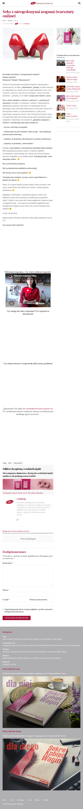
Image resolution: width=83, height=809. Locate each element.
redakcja (26, 24)
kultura (5, 658)
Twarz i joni (71, 106)
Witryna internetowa (38, 600)
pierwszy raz (18, 645)
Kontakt (46, 800)
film (20, 658)
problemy (76, 645)
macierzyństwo (65, 645)
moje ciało (28, 645)
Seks (5, 637)
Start (4, 20)
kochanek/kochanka (42, 645)
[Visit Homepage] (41, 3)
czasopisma (51, 652)
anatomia (35, 652)
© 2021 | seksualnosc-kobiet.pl (13, 804)
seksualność (18, 463)
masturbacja (27, 639)
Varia (30, 800)
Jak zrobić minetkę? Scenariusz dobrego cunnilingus (71, 65)
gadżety (37, 639)
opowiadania (46, 639)
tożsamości (15, 652)
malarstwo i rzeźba (30, 658)
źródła (13, 664)
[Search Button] (79, 3)
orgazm (10, 639)
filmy (16, 20)
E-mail (6, 600)
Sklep (37, 800)
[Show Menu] (4, 3)
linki (64, 652)
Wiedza (10, 20)
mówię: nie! (25, 652)
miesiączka (7, 645)
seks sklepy (57, 639)
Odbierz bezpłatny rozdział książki (22, 468)
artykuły (6, 652)
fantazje (18, 639)
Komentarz (8, 563)
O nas (12, 800)
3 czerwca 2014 (8, 24)
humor (58, 658)
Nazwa (6, 590)
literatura (13, 658)
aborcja (54, 645)
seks (9, 463)
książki (42, 652)
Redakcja (21, 800)
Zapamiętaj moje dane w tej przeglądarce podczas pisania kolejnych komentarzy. (28, 610)
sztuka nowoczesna (46, 658)
